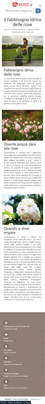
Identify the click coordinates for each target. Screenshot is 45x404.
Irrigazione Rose (33, 29)
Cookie (10, 402)
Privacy (3, 402)
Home (6, 29)
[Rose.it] (22, 3)
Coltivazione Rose (18, 29)
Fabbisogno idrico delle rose (22, 32)
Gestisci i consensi (23, 402)
